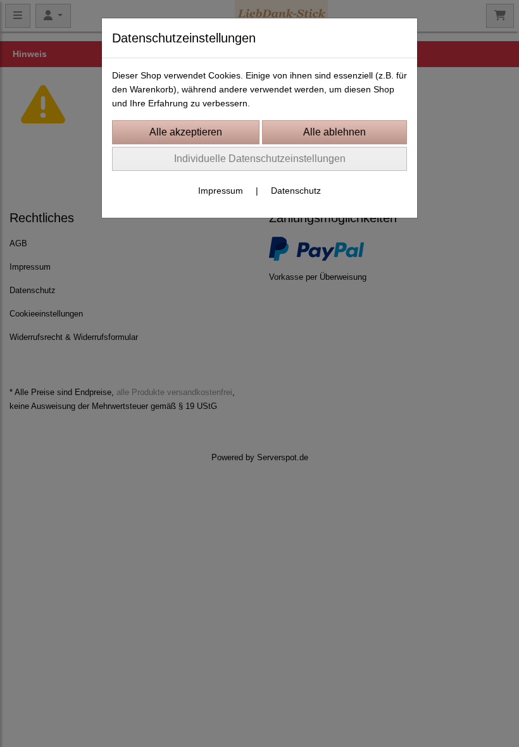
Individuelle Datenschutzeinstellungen (260, 158)
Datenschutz (296, 190)
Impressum (220, 190)
